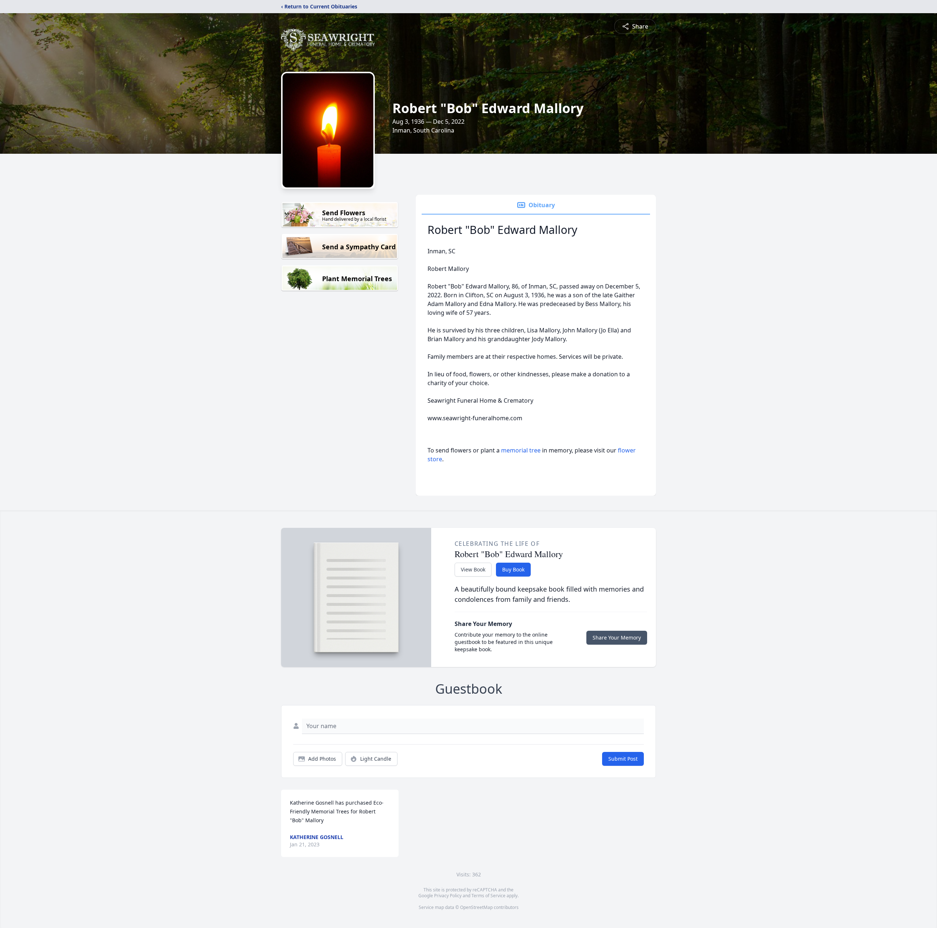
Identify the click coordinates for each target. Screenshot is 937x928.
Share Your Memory (617, 637)
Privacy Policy (448, 895)
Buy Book (513, 569)
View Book (473, 569)
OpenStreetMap (476, 907)
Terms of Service (488, 895)
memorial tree (521, 450)
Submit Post (623, 758)
